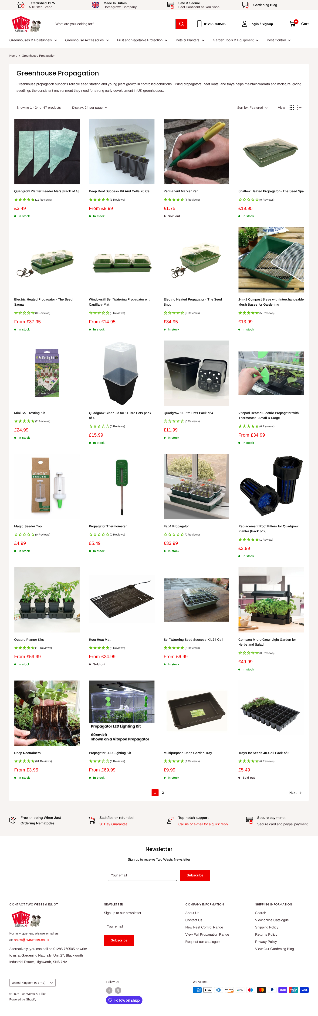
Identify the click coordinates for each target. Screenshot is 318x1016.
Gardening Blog (265, 5)
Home (13, 55)
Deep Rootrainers (27, 753)
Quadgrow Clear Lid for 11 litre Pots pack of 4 (120, 415)
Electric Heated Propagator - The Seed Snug (193, 301)
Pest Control (276, 40)
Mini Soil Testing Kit (29, 413)
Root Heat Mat (99, 639)
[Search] (181, 24)
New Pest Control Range (204, 927)
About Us (192, 913)
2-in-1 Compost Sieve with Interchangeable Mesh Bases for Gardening (271, 301)
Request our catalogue (202, 942)
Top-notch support (193, 818)
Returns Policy (266, 934)
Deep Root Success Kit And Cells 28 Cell (120, 191)
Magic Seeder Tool (28, 526)
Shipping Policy (266, 927)
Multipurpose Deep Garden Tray (188, 753)
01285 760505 (215, 24)
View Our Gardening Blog (274, 949)
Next (292, 792)
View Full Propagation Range (207, 934)
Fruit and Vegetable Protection (139, 40)
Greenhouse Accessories (84, 40)
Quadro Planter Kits (29, 639)
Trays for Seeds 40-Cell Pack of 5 (263, 753)
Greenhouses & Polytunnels (30, 40)
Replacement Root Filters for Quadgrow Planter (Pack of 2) (268, 528)
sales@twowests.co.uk (31, 940)
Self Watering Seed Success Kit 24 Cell (193, 639)
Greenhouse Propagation (38, 55)
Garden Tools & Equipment (233, 40)
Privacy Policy (266, 942)
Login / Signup (261, 24)
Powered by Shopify (22, 999)
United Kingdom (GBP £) (28, 982)
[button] (47, 201)
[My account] (244, 24)
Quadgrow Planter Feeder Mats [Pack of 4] (46, 191)
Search (260, 913)
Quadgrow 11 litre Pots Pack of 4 (188, 413)
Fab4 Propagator (176, 526)
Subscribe (195, 875)
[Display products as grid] (292, 107)
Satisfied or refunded (116, 818)
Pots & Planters (188, 40)
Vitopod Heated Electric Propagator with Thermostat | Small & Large (268, 415)
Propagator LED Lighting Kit (110, 753)
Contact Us (194, 920)
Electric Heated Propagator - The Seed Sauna (43, 301)
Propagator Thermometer (108, 526)
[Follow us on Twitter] (118, 990)
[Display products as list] (299, 107)
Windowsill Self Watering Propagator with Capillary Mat (120, 301)
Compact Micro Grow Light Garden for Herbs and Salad (267, 642)
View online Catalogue (272, 920)
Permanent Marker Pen (181, 191)
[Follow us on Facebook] (109, 990)
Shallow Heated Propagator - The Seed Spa (271, 191)
